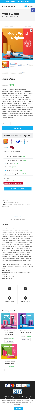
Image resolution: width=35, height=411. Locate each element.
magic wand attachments (14, 97)
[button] (33, 10)
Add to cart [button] (9, 341)
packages (4, 99)
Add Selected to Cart (17, 188)
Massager (19, 204)
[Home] (2, 16)
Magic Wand (14, 16)
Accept (18, 408)
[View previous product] (3, 26)
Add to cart (17, 128)
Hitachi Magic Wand (10, 204)
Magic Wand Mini (9, 363)
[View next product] (32, 26)
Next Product (27, 26)
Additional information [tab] (17, 219)
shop (15, 115)
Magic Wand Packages (14, 202)
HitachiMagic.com (8, 6)
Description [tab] (17, 216)
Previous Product (8, 26)
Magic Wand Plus (26, 333)
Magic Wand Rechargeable (9, 333)
